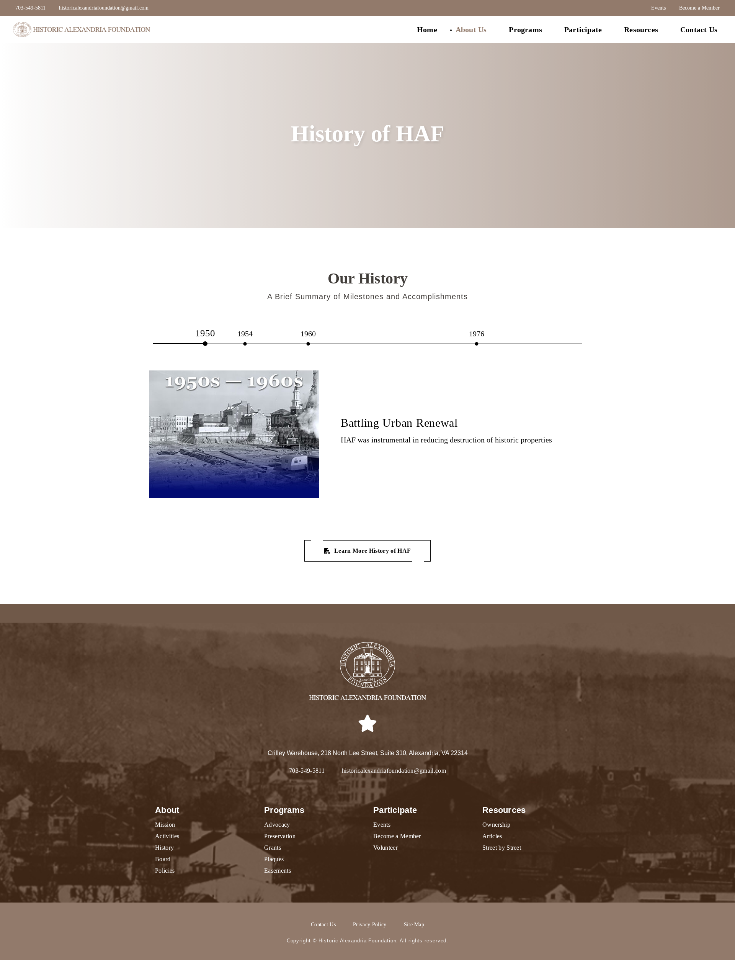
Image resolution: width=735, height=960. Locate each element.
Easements (277, 870)
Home (427, 29)
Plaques (274, 859)
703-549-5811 (30, 8)
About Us (471, 29)
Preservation (280, 836)
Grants (272, 847)
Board (163, 859)
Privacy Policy (369, 924)
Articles (492, 836)
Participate (583, 29)
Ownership (496, 824)
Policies (165, 870)
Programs (525, 29)
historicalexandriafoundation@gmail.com (104, 8)
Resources (641, 29)
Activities (167, 836)
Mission (165, 824)
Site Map (414, 924)
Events (658, 8)
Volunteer (385, 847)
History (164, 847)
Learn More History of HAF (372, 550)
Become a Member (699, 8)
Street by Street (501, 847)
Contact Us (698, 29)
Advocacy (277, 824)
